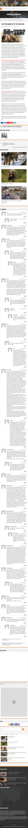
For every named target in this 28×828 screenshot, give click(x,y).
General (4, 19)
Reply (25, 216)
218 (14, 780)
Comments (12, 733)
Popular (6, 733)
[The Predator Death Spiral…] (3, 774)
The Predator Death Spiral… (13, 772)
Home (1, 19)
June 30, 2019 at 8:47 (23, 449)
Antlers (4, 126)
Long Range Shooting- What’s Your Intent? (17, 783)
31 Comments (5, 27)
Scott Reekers (5, 26)
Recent (2, 733)
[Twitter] (14, 724)
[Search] (23, 729)
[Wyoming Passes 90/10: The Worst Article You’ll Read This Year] (3, 779)
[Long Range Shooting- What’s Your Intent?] (3, 783)
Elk (13, 126)
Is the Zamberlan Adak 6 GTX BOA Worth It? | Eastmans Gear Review (15, 8)
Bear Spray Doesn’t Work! (7, 183)
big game (9, 126)
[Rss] (9, 724)
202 (15, 784)
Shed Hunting (18, 126)
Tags (16, 733)
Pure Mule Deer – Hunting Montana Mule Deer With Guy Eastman (9, 144)
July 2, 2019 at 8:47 (23, 298)
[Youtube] (16, 724)
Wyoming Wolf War (5, 166)
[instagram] (19, 724)
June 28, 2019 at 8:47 (23, 212)
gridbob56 (12, 308)
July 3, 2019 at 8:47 (23, 251)
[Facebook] (12, 724)
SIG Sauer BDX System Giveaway (18, 147)
